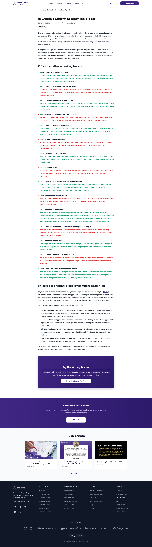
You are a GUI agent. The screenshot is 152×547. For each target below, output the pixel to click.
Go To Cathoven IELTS (129, 3)
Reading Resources (96, 491)
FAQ (117, 501)
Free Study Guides (45, 512)
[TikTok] (20, 507)
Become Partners (121, 494)
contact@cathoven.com (21, 501)
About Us (119, 491)
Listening (68, 3)
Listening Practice (44, 505)
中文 (117, 3)
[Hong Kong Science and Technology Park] (63, 528)
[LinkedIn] (15, 512)
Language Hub (69, 491)
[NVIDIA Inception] (28, 528)
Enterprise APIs (69, 508)
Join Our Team (120, 498)
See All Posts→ (76, 474)
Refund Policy (120, 512)
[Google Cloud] (121, 528)
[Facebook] (20, 512)
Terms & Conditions (122, 508)
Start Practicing (76, 420)
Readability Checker (70, 501)
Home (40, 10)
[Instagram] (15, 507)
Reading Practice (44, 501)
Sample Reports (44, 508)
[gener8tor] (76, 528)
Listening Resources (96, 494)
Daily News (93, 498)
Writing (59, 3)
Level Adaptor (69, 498)
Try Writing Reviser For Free (76, 381)
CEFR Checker (69, 494)
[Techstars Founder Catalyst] (91, 528)
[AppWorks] (105, 528)
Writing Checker (44, 494)
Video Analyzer (69, 505)
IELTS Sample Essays (96, 501)
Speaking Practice (44, 498)
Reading (76, 3)
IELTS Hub (42, 491)
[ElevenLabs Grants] (46, 528)
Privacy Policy (120, 505)
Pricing (84, 3)
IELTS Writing (42, 27)
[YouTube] (25, 507)
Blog (44, 10)
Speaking (51, 3)
